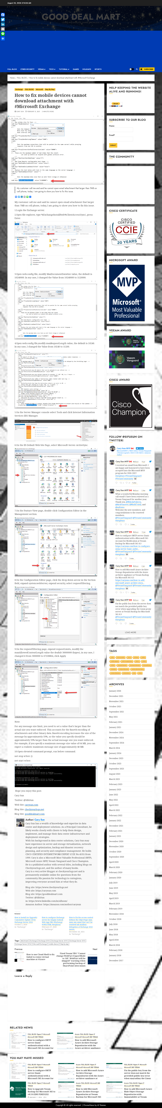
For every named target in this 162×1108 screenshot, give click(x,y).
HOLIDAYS (86, 69)
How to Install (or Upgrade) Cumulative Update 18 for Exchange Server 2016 (26, 919)
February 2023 (115, 784)
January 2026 (115, 691)
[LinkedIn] (2, 24)
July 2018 (113, 924)
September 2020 (116, 857)
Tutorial (63, 69)
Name (111, 126)
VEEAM (41, 69)
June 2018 (113, 929)
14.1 (129, 657)
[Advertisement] (81, 48)
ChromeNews (88, 1105)
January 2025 (115, 727)
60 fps (136, 657)
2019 (112, 665)
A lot (140, 673)
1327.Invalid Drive (127, 661)
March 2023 (114, 779)
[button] (136, 69)
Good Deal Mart (81, 17)
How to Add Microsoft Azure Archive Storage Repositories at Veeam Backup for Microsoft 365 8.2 (88, 1094)
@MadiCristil (135, 504)
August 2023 (114, 774)
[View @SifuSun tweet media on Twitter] (135, 478)
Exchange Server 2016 (23, 944)
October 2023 (115, 763)
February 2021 (115, 831)
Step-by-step (64, 944)
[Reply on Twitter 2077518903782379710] (117, 483)
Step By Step (49, 89)
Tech (51, 69)
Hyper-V (40, 1034)
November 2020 (116, 846)
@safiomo (119, 507)
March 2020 (114, 867)
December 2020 (116, 841)
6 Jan (143, 566)
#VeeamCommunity (124, 478)
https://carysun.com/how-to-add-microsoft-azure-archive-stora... (130, 581)
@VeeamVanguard (123, 518)
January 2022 (115, 820)
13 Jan (144, 532)
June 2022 (113, 794)
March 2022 (114, 810)
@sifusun (136, 462)
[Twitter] (2, 19)
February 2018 (115, 950)
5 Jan (143, 600)
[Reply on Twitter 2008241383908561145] (117, 623)
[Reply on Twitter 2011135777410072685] (117, 558)
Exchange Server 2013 (77, 941)
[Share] (2, 38)
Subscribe (148, 69)
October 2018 (115, 919)
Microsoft (39, 89)
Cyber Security (27, 69)
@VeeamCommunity (142, 518)
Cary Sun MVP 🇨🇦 (124, 461)
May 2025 (113, 717)
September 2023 (116, 768)
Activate (113, 669)
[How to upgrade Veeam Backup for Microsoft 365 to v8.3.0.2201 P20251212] (18, 1090)
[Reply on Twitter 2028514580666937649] (117, 524)
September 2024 (116, 742)
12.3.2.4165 (120, 657)
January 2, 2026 (36, 1097)
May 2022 (113, 800)
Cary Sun (20, 112)
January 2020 (115, 877)
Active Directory (124, 669)
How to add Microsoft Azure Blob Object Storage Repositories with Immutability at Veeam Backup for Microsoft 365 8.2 (138, 1096)
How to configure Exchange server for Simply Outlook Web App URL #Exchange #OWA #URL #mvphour (53, 921)
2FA (112, 657)
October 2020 (115, 851)
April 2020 (113, 862)
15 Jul (143, 462)
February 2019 (115, 908)
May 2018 (113, 934)
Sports (98, 69)
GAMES (76, 69)
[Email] (2, 29)
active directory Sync (137, 669)
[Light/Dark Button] (131, 69)
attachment (24, 941)
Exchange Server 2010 (60, 941)
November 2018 (116, 914)
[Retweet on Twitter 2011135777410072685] (121, 558)
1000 (143, 657)
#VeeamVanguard (133, 476)
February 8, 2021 (33, 112)
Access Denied (122, 665)
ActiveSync (126, 673)
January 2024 (115, 753)
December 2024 (116, 732)
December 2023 (116, 758)
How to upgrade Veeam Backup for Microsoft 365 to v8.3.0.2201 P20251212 (41, 1092)
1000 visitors (114, 661)
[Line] (2, 33)
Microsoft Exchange (40, 944)
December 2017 (116, 960)
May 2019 (113, 893)
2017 (137, 661)
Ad (134, 673)
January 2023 (115, 789)
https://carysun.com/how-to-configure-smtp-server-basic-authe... (132, 547)
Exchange (19, 89)
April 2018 (113, 940)
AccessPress (146, 665)
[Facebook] (2, 14)
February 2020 (115, 872)
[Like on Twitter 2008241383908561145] (126, 623)
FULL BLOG (12, 69)
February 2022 (115, 815)
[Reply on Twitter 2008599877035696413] (117, 593)
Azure (77, 1034)
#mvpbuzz (120, 476)
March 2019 (114, 903)
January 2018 (115, 955)
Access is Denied (135, 665)
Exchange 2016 (44, 941)
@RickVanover (121, 504)
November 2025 (116, 701)
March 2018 (114, 945)
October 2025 (115, 706)
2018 (144, 661)
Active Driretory (115, 673)
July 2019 (113, 882)
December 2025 (116, 696)
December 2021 (116, 825)
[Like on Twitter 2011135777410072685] (126, 558)
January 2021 (115, 836)
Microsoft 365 (33, 1037)
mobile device (53, 944)
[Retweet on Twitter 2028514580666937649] (121, 524)
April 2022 (113, 805)
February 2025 (115, 722)
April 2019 (113, 898)
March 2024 (114, 748)
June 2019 (113, 888)
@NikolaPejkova (133, 502)
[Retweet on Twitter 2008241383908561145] (121, 623)
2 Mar (143, 490)
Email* (112, 135)
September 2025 (116, 711)
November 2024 (116, 737)
